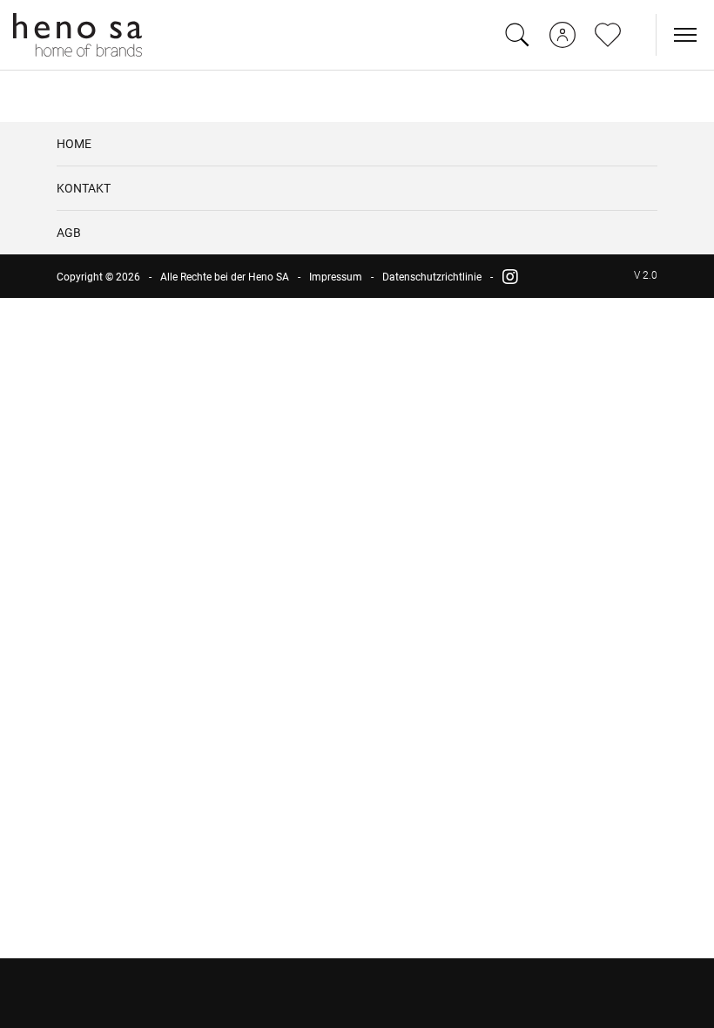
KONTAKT (84, 188)
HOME (74, 144)
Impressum (335, 277)
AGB (69, 233)
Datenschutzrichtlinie (432, 277)
